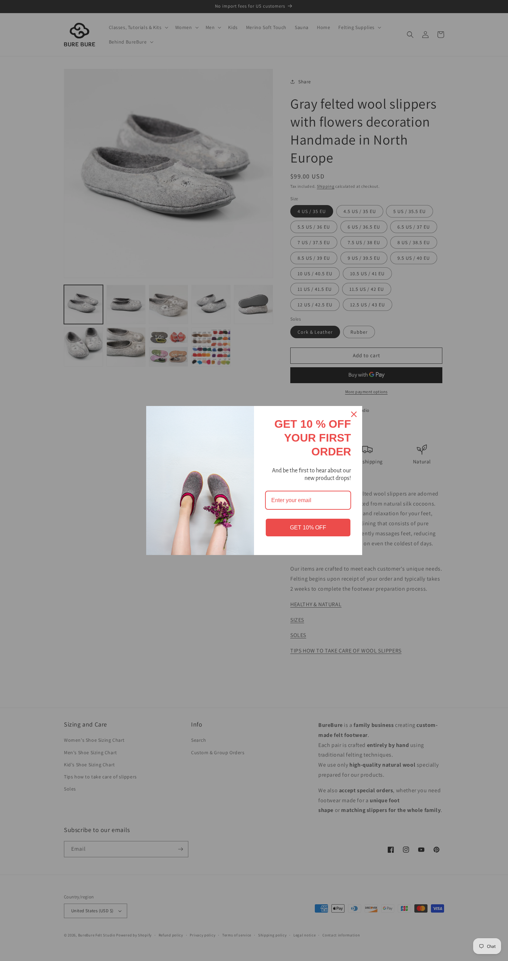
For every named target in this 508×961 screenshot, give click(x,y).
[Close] (354, 414)
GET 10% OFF (308, 527)
